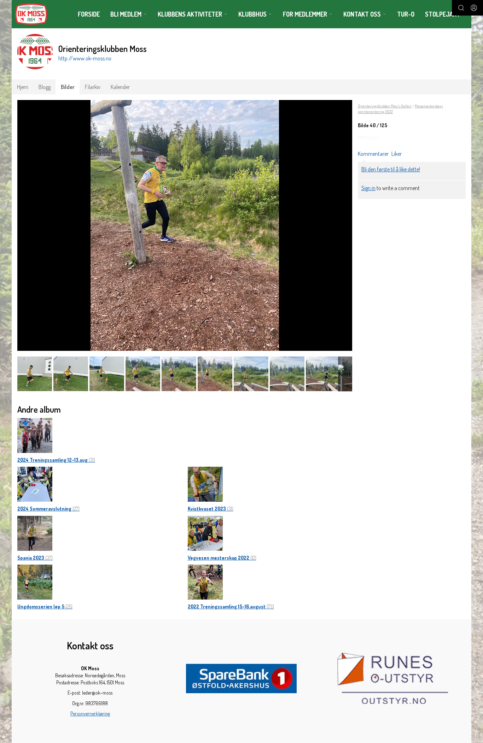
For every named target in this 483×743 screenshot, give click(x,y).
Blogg (45, 86)
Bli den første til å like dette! (390, 169)
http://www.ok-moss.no (84, 58)
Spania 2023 (35, 558)
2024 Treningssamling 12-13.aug (56, 460)
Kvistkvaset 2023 (210, 509)
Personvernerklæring (90, 713)
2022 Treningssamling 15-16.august (231, 606)
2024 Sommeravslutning (48, 509)
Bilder (68, 86)
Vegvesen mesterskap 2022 (222, 558)
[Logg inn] (473, 7)
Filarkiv (92, 86)
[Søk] (461, 7)
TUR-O (405, 14)
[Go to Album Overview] (34, 434)
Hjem (22, 86)
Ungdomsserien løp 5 (44, 606)
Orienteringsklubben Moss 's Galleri (385, 106)
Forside (89, 14)
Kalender (120, 86)
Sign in (368, 187)
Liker (396, 153)
